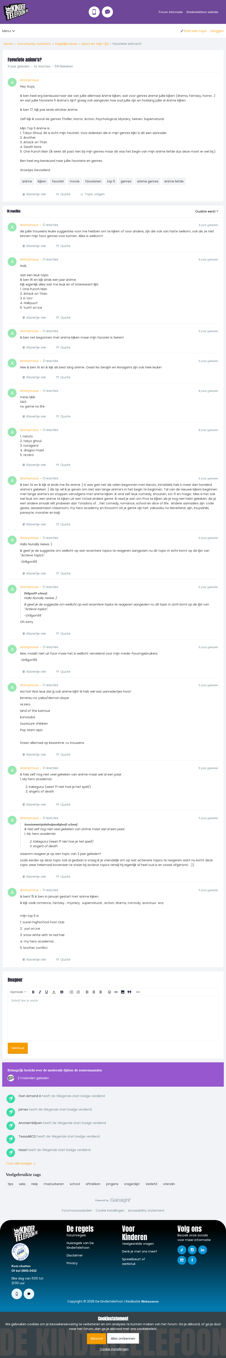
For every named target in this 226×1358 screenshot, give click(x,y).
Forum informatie (171, 12)
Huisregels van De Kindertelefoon (80, 1245)
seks (22, 1184)
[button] (193, 30)
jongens (112, 1184)
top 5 (111, 181)
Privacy (72, 1263)
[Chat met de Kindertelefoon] (107, 11)
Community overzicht (34, 44)
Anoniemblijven (30, 1123)
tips (10, 1184)
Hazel (23, 1150)
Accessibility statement (146, 1210)
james (23, 1109)
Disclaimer (75, 1255)
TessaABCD (27, 1136)
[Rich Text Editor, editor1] (113, 1018)
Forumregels (76, 1235)
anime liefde (174, 181)
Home (8, 44)
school (75, 1184)
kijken (42, 181)
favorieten (93, 181)
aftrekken (93, 1184)
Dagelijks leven (66, 44)
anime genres (147, 181)
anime (27, 181)
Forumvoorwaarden (77, 1210)
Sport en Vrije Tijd (95, 44)
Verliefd (151, 1184)
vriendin (169, 1184)
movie (74, 181)
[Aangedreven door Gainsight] (113, 1201)
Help (34, 1184)
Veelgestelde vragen (138, 1243)
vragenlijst (132, 1184)
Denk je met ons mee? (139, 1251)
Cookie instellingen (110, 1210)
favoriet (58, 181)
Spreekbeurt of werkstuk (133, 1261)
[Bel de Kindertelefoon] (94, 11)
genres (126, 181)
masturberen (54, 1184)
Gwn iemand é (30, 1096)
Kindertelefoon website (202, 12)
